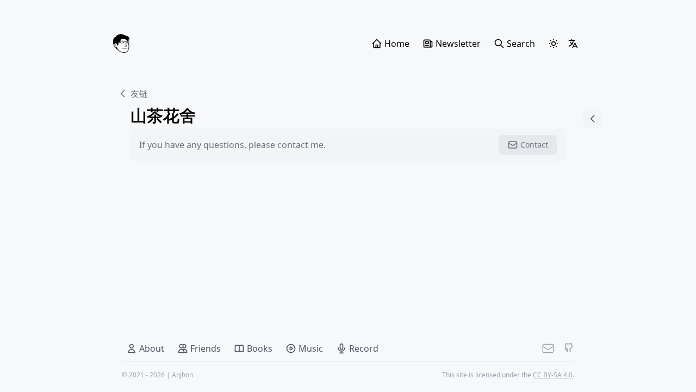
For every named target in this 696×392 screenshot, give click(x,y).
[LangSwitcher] (573, 43)
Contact (534, 144)
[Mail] (548, 348)
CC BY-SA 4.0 (553, 374)
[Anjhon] (121, 43)
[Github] (568, 348)
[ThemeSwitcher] (553, 43)
